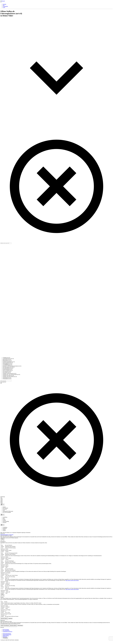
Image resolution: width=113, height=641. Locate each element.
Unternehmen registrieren (7, 631)
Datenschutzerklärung (4, 534)
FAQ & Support (6, 629)
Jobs (3, 5)
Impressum (11, 534)
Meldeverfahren (6, 635)
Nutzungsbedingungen (7, 634)
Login (4, 7)
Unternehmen (5, 6)
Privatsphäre (5, 637)
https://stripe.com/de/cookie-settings (72, 580)
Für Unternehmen (6, 630)
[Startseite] (2, 0)
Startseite (4, 4)
